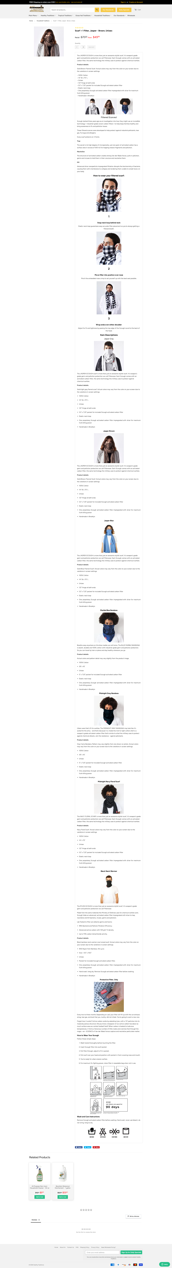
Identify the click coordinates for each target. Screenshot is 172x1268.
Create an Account (136, 2)
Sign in (123, 2)
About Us (62, 1247)
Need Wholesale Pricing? (108, 1247)
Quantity (77, 43)
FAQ (77, 1247)
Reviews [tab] (34, 1220)
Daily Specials (124, 10)
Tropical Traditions (65, 15)
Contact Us (70, 1247)
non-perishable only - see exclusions (69, 2)
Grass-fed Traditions (83, 15)
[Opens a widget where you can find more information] (164, 1264)
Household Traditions (102, 15)
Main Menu (33, 15)
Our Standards (108, 10)
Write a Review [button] (134, 1216)
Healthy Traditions (48, 15)
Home (31, 21)
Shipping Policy (84, 1247)
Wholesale (131, 15)
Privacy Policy (95, 1247)
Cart (139, 10)
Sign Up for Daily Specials (131, 1252)
